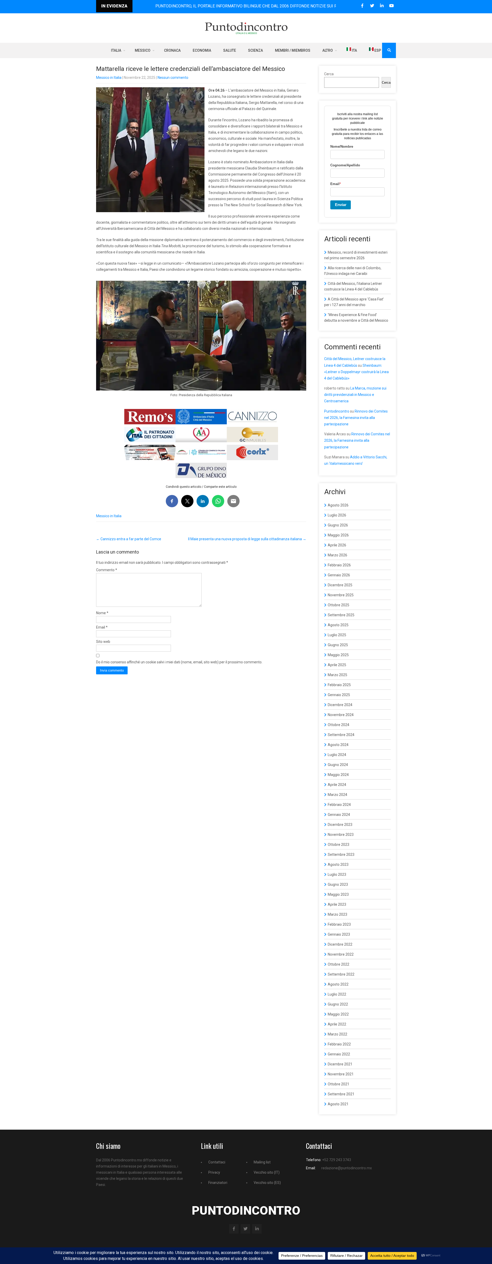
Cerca (329, 74)
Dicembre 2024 (340, 705)
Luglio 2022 (337, 994)
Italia (116, 50)
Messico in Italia (108, 77)
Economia (202, 50)
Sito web (103, 642)
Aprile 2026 (337, 545)
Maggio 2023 (338, 894)
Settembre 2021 (341, 1094)
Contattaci (216, 1162)
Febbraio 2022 (339, 1044)
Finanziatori (217, 1183)
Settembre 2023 (341, 854)
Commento (106, 570)
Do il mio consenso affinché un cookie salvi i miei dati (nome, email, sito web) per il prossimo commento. (179, 662)
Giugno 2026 (338, 525)
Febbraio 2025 (339, 685)
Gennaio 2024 (339, 815)
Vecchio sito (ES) (267, 1183)
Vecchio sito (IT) (267, 1172)
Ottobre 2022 (338, 964)
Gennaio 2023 (339, 934)
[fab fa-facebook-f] (362, 6)
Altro (327, 50)
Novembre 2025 (341, 595)
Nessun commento (173, 77)
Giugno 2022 (338, 1004)
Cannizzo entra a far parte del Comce (128, 539)
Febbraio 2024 (339, 805)
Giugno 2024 (338, 765)
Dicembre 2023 (340, 825)
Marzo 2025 (337, 675)
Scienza (255, 50)
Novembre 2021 (341, 1074)
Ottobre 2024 (338, 725)
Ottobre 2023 (338, 844)
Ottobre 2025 (338, 605)
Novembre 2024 (341, 715)
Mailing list (262, 1162)
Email (102, 627)
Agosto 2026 (338, 505)
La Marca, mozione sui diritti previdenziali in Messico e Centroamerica (355, 394)
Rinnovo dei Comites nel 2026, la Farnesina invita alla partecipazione (356, 417)
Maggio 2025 (338, 655)
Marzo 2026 (337, 555)
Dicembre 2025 (340, 585)
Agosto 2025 (338, 625)
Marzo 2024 (337, 795)
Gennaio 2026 (339, 575)
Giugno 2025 (338, 645)
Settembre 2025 (341, 615)
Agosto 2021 (338, 1104)
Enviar (340, 204)
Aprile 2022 (337, 1024)
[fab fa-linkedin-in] (381, 6)
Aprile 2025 (337, 665)
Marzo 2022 (337, 1034)
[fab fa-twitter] (371, 6)
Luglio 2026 (337, 515)
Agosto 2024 (338, 745)
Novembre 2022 (341, 954)
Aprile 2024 (337, 785)
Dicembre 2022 (340, 944)
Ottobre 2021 (338, 1084)
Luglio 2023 (337, 874)
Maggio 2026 (338, 535)
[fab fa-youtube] (391, 6)
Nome (102, 613)
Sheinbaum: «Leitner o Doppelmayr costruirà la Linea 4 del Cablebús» (356, 371)
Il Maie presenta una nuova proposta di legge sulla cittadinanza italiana (247, 539)
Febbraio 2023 (339, 924)
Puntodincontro (336, 411)
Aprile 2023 (337, 904)
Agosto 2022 (338, 984)
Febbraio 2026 (339, 565)
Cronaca (172, 50)
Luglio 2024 (337, 755)
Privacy (214, 1172)
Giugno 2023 (338, 884)
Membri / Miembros (292, 50)
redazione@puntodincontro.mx (346, 1168)
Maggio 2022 (338, 1014)
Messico (142, 50)
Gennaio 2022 (339, 1054)
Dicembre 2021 (340, 1064)
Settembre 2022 (341, 974)
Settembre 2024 (341, 735)
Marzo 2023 (337, 914)
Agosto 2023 (338, 864)
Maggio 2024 (338, 775)
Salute (229, 50)
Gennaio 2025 (339, 695)
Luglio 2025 (337, 635)
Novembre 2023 (341, 835)
